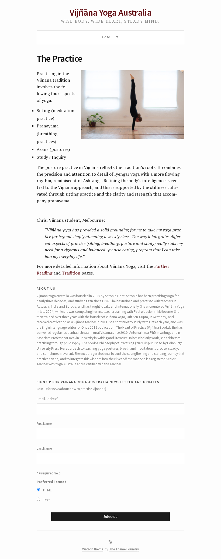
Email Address (47, 399)
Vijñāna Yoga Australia (110, 12)
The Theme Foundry (124, 549)
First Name (44, 423)
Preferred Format (51, 482)
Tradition (71, 273)
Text (46, 499)
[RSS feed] (110, 542)
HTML (47, 490)
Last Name (44, 448)
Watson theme (92, 549)
